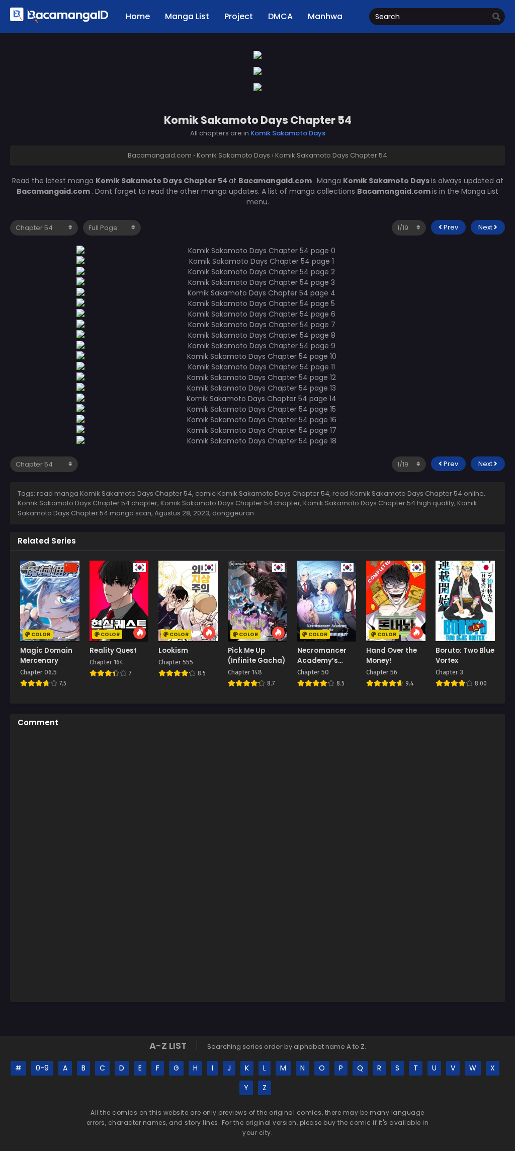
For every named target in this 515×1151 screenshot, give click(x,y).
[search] (496, 17)
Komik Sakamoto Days (287, 133)
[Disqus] (257, 865)
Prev (450, 227)
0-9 (42, 1068)
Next (486, 227)
